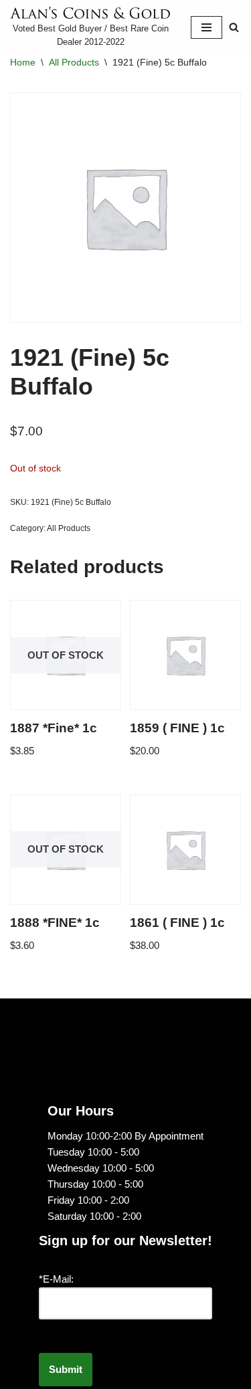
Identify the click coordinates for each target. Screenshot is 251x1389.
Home (22, 62)
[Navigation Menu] (206, 27)
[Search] (234, 27)
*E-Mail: (56, 1279)
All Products (74, 62)
